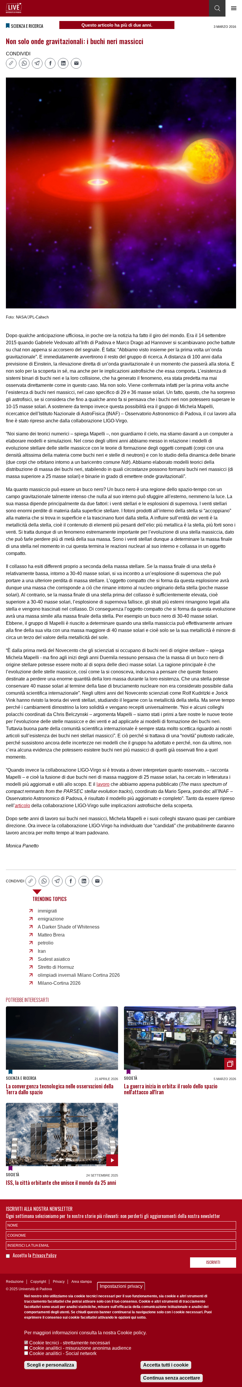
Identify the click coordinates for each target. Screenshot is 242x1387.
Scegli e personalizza (50, 1364)
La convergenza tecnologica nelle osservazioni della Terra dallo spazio (59, 1089)
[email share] (76, 63)
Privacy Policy (44, 1255)
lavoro (103, 784)
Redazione (15, 1282)
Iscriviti (213, 1262)
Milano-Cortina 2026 (59, 983)
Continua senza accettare (171, 1377)
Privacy (59, 1282)
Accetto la (22, 1255)
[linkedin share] (63, 63)
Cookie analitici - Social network (63, 1353)
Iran (42, 951)
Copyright (38, 1282)
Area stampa (81, 1282)
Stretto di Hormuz (56, 967)
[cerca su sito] (217, 8)
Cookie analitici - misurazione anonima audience (80, 1348)
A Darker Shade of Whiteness (68, 926)
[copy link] (11, 63)
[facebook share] (50, 63)
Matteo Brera (51, 934)
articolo (22, 805)
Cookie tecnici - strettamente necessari (69, 1342)
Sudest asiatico (54, 959)
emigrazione (51, 918)
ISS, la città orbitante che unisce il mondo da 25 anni (61, 1182)
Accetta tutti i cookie (166, 1364)
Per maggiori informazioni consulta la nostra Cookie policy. (85, 1332)
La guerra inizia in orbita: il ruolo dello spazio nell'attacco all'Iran (171, 1089)
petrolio (45, 942)
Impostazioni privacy (121, 1286)
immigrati (47, 910)
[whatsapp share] (24, 63)
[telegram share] (37, 63)
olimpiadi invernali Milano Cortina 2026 (79, 975)
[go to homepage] (14, 8)
